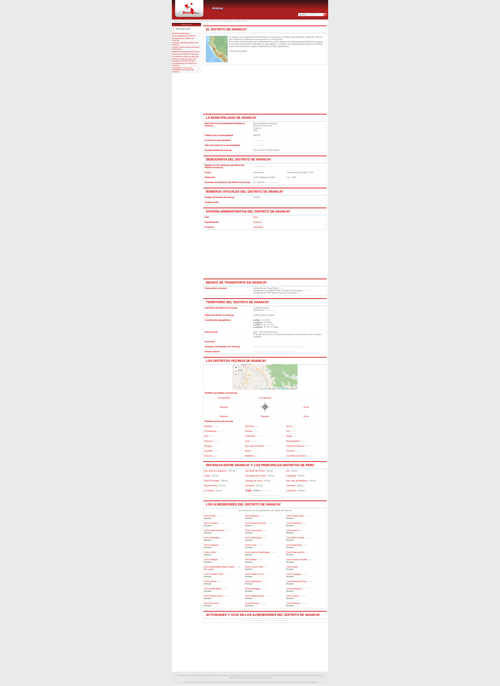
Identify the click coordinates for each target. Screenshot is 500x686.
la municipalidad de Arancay (231, 117)
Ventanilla (249, 486)
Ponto (248, 451)
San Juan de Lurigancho (215, 471)
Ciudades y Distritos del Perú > (185, 21)
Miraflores (249, 456)
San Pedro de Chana (296, 456)
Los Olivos (209, 490)
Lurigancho (291, 490)
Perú (255, 217)
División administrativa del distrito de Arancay (248, 211)
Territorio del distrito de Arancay (237, 302)
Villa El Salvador (212, 481)
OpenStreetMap (282, 388)
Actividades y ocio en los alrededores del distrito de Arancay (263, 615)
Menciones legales (192, 682)
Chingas (208, 446)
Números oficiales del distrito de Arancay (244, 191)
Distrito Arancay (241, 21)
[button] (236, 368)
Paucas (248, 431)
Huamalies (258, 227)
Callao (207, 476)
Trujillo (248, 490)
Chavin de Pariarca (295, 446)
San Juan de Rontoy (254, 446)
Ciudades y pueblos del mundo (246, 682)
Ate (287, 471)
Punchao (290, 451)
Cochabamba (224, 398)
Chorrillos (290, 486)
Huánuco (257, 222)
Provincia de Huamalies (225, 21)
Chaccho (208, 456)
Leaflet (264, 388)
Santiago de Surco (253, 481)
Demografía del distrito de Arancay (238, 159)
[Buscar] (325, 14)
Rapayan (224, 407)
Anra (206, 436)
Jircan (306, 407)
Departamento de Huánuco (205, 21)
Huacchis (249, 426)
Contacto (226, 682)
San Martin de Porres (255, 471)
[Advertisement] (265, 89)
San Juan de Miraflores (297, 481)
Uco (288, 431)
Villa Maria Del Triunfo (255, 476)
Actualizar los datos (238, 51)
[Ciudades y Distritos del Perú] (189, 13)
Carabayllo (291, 476)
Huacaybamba (293, 441)
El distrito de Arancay (226, 29)
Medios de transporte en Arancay (236, 282)
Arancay (217, 8)
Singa (289, 436)
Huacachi (208, 441)
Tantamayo (250, 436)
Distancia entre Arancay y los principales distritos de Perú (260, 465)
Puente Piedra (210, 486)
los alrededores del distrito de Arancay (243, 504)
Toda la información (183, 29)
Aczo (247, 441)
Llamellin (208, 451)
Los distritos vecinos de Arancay (236, 361)
